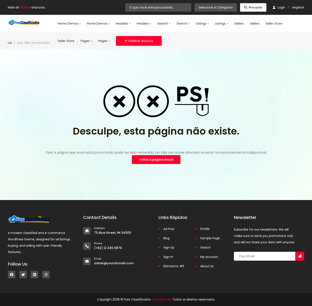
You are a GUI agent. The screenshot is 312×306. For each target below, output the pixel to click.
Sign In (168, 257)
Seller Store (274, 23)
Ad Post (168, 229)
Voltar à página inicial (156, 159)
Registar (298, 7)
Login (281, 7)
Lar (10, 43)
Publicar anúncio (140, 41)
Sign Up (168, 247)
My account (209, 257)
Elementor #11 (173, 266)
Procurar (255, 7)
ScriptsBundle (161, 299)
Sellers (239, 23)
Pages (85, 41)
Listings (201, 23)
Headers (122, 23)
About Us (207, 266)
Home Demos (68, 23)
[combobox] (215, 7)
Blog (166, 238)
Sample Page (210, 238)
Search (163, 23)
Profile (204, 229)
